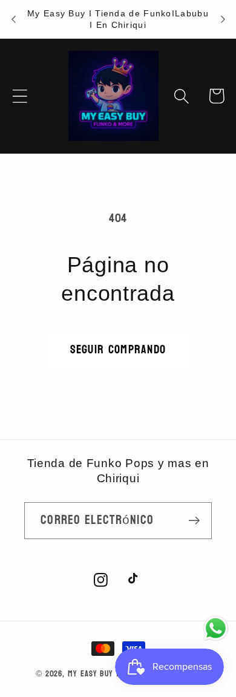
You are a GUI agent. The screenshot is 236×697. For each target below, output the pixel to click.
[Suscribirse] (194, 520)
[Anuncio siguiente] (222, 19)
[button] (19, 96)
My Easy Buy (90, 673)
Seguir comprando (118, 349)
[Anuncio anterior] (13, 19)
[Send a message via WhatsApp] (216, 628)
